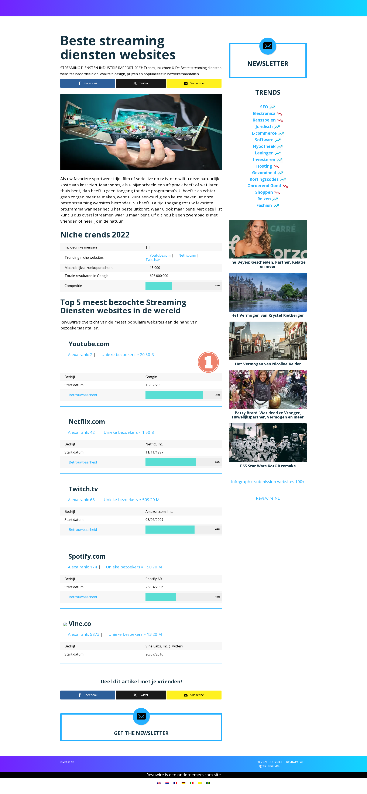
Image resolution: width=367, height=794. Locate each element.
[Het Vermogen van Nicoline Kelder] (268, 340)
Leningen (264, 153)
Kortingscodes (264, 179)
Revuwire (80, 6)
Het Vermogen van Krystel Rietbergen (268, 315)
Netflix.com (187, 255)
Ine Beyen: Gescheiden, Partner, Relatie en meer (268, 264)
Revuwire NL (268, 498)
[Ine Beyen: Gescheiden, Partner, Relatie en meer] (268, 239)
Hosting (264, 166)
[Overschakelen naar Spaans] (200, 783)
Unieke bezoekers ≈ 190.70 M (133, 567)
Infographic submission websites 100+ (268, 481)
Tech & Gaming (217, 6)
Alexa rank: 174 (82, 567)
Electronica (264, 113)
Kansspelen (264, 120)
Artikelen (178, 6)
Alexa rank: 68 (81, 499)
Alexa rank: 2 (79, 354)
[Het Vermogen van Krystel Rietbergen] (268, 291)
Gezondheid (264, 172)
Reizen (264, 199)
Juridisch (264, 126)
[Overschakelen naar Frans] (175, 783)
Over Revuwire (256, 6)
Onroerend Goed (264, 185)
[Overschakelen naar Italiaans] (192, 783)
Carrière (195, 6)
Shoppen (264, 192)
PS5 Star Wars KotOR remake (268, 465)
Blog (237, 6)
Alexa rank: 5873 (83, 634)
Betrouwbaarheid (82, 395)
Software (264, 140)
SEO (264, 107)
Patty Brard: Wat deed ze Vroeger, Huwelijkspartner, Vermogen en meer (268, 415)
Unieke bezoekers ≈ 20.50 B (127, 354)
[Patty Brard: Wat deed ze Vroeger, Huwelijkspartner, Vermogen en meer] (268, 389)
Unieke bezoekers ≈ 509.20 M (131, 499)
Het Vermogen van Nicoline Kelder (268, 363)
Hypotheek (264, 146)
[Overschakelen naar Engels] (159, 783)
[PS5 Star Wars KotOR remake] (268, 442)
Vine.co (80, 623)
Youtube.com (160, 255)
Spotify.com (87, 556)
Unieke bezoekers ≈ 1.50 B (128, 432)
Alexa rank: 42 (81, 432)
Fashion (264, 205)
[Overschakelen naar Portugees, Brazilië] (208, 783)
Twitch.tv (152, 259)
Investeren (264, 159)
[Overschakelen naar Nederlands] (167, 783)
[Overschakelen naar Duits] (183, 783)
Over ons (67, 762)
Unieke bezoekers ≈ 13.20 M (134, 634)
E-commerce (264, 133)
